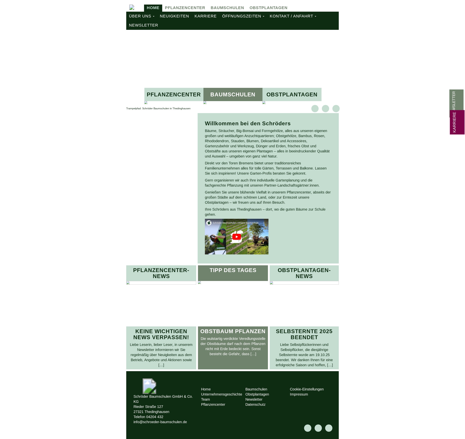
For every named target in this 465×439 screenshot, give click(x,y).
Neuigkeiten (174, 16)
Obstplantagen (269, 7)
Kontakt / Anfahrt (292, 16)
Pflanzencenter (185, 7)
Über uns (141, 16)
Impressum (299, 394)
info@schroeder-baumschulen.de (160, 422)
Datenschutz (255, 404)
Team (205, 399)
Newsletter (143, 25)
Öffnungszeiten (242, 16)
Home (153, 7)
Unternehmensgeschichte (221, 394)
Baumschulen (227, 7)
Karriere (206, 16)
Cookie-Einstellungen (307, 389)
